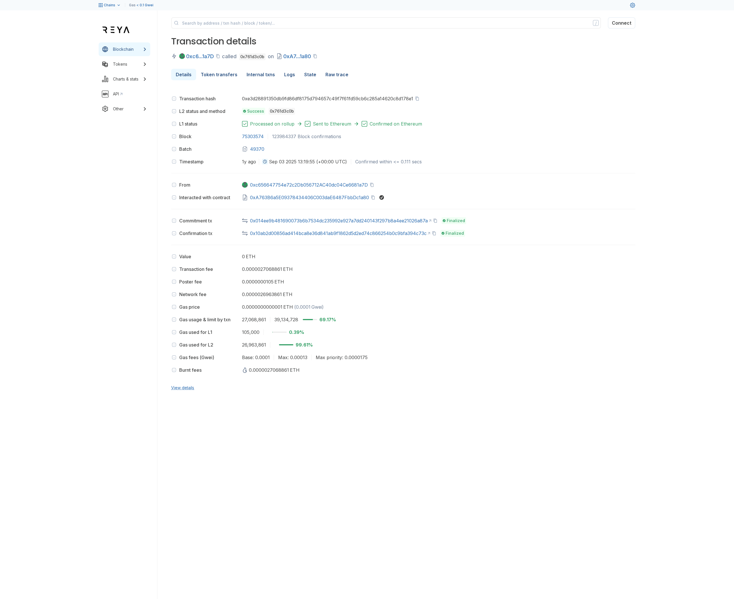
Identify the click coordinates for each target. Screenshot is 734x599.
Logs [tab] (289, 74)
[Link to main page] (116, 29)
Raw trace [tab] (336, 74)
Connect (621, 23)
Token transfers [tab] (219, 74)
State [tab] (310, 74)
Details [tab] (184, 74)
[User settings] (632, 5)
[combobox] (265, 162)
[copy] (219, 56)
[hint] (174, 98)
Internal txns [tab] (261, 74)
